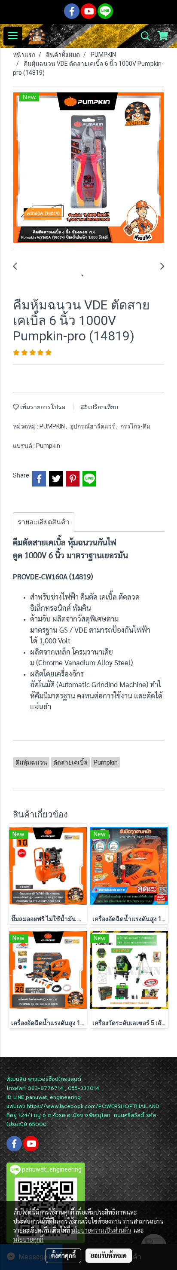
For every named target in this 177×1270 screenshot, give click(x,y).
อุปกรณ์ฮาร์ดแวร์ (93, 426)
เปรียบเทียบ (102, 407)
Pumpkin (48, 445)
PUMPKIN (53, 426)
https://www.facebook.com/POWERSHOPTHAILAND (93, 1106)
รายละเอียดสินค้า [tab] (44, 522)
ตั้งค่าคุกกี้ (63, 1255)
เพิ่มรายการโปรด (42, 407)
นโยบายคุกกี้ (28, 1239)
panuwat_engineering (53, 1097)
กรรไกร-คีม (135, 426)
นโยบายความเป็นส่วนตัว (101, 1230)
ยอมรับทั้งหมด (109, 1255)
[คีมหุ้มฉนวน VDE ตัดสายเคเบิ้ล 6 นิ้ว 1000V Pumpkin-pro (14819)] (88, 168)
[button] (142, 36)
